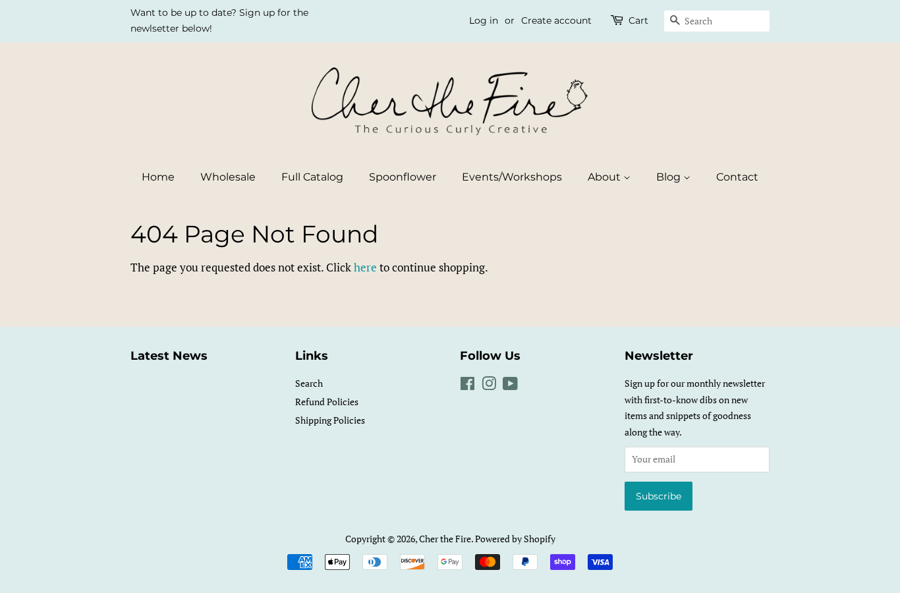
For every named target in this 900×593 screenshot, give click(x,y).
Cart (638, 20)
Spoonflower (402, 177)
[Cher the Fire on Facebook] (467, 386)
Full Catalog (312, 177)
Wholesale (228, 177)
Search (309, 383)
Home (158, 177)
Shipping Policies (330, 420)
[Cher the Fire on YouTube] (510, 386)
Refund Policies (326, 401)
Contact (737, 177)
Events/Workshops (512, 177)
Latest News (169, 356)
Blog (669, 177)
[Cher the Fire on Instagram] (489, 386)
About (605, 177)
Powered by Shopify (515, 538)
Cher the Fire (445, 538)
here (365, 267)
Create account (556, 20)
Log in (483, 20)
